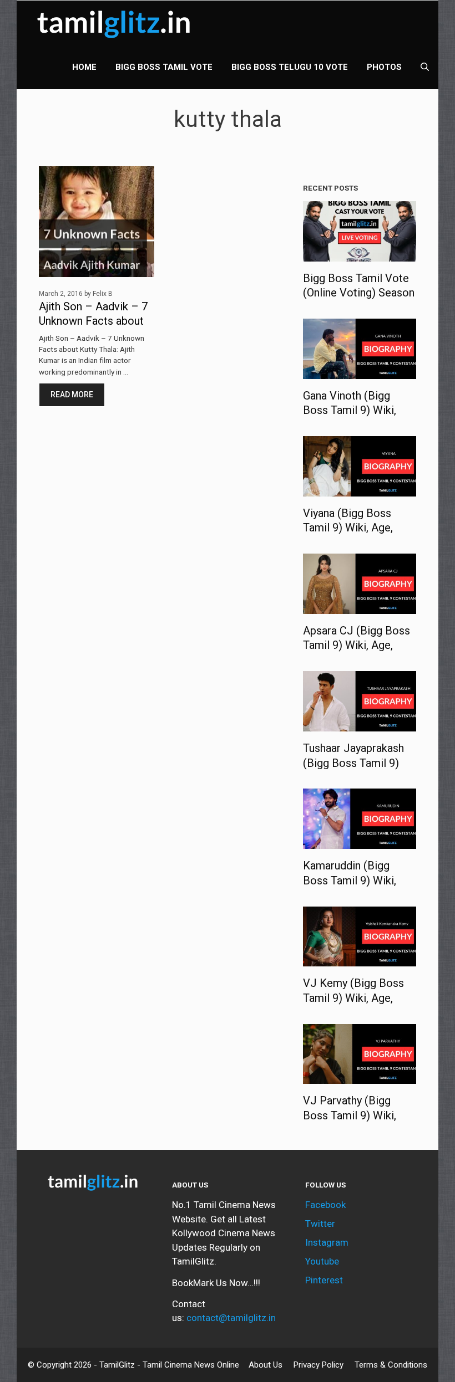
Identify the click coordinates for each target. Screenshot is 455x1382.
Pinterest (324, 1280)
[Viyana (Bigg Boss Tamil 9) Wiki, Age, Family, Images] (359, 488)
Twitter (320, 1223)
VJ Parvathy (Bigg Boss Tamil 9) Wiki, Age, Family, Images (351, 1115)
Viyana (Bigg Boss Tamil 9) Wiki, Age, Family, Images (348, 527)
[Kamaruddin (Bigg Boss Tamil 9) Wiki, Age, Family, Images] (359, 841)
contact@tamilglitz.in (231, 1317)
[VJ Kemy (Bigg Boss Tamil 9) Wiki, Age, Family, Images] (359, 959)
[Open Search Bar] (424, 67)
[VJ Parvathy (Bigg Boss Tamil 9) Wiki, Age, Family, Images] (359, 1076)
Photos (384, 67)
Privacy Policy (318, 1365)
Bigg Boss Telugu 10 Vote (289, 67)
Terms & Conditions (391, 1365)
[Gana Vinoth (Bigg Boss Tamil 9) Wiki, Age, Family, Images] (359, 371)
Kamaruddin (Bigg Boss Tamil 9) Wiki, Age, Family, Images (351, 880)
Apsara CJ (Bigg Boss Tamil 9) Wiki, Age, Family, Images (356, 645)
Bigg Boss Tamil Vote (164, 67)
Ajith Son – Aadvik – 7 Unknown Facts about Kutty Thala (93, 321)
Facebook (325, 1204)
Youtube (322, 1261)
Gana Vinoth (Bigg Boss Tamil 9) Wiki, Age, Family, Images (351, 410)
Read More (71, 394)
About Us (265, 1365)
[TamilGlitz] (116, 23)
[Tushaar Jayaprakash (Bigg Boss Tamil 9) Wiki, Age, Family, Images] (359, 724)
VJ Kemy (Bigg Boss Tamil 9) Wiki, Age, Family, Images (353, 997)
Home (84, 67)
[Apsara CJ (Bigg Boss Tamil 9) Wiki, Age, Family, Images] (359, 606)
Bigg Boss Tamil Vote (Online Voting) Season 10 (358, 293)
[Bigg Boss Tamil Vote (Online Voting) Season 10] (359, 253)
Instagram (326, 1242)
